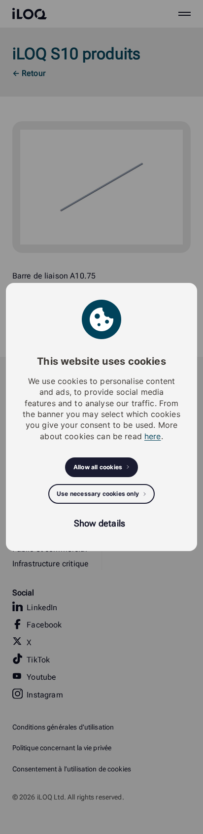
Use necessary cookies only (98, 493)
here (152, 436)
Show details (99, 523)
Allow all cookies (97, 467)
